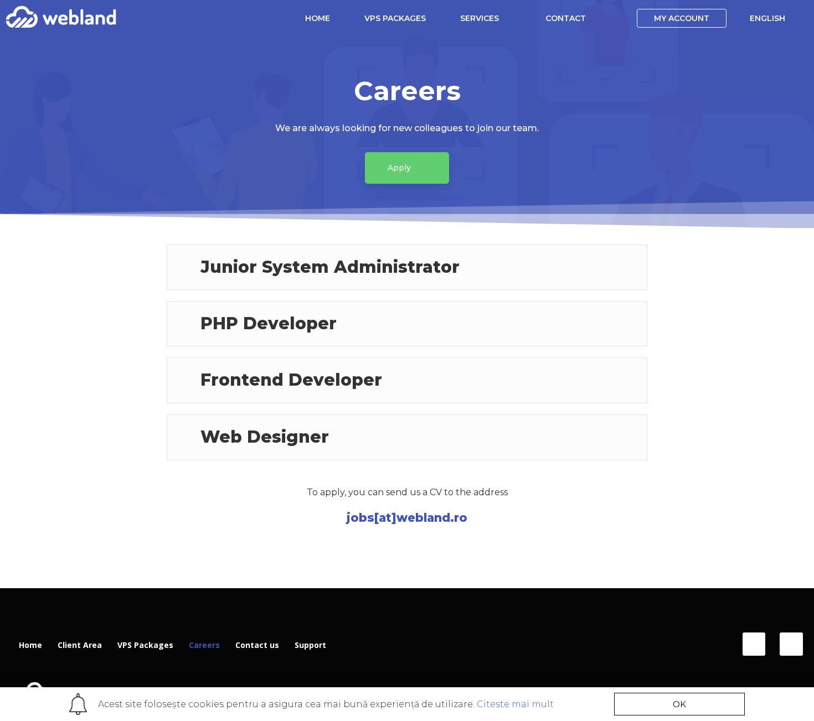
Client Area (80, 645)
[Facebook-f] (754, 644)
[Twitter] (791, 644)
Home (30, 645)
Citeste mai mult (515, 704)
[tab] (407, 267)
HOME (317, 18)
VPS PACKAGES (395, 18)
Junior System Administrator (330, 267)
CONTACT (565, 18)
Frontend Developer (291, 380)
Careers (204, 645)
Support (310, 645)
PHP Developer (268, 323)
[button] (407, 168)
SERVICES (479, 18)
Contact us (257, 645)
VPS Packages (145, 645)
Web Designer (264, 437)
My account (681, 18)
